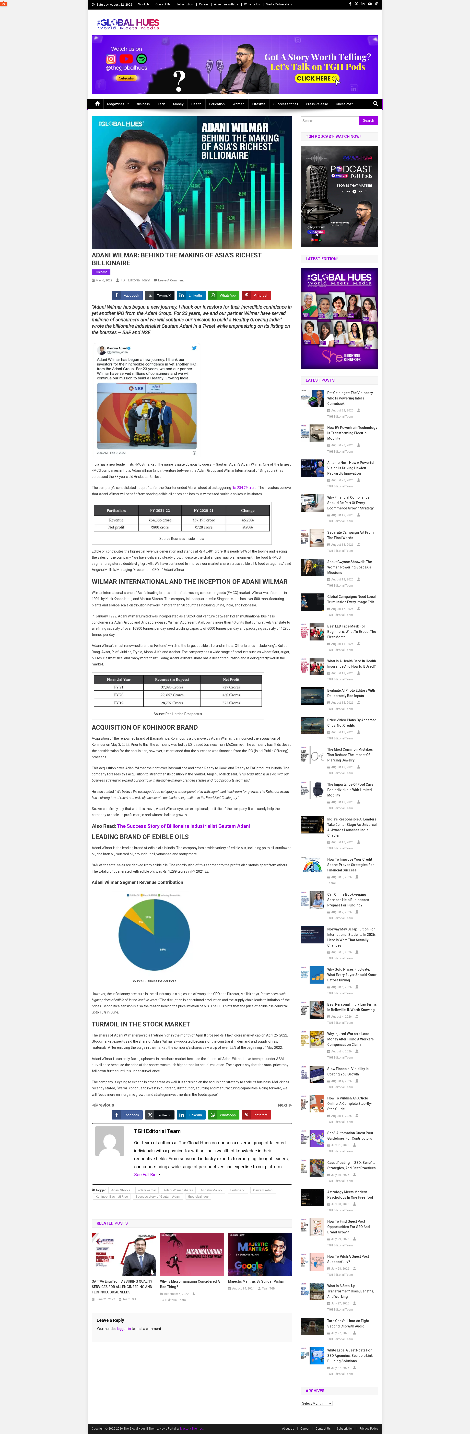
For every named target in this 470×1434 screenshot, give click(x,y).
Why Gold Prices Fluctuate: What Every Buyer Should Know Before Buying (351, 974)
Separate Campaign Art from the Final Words (350, 535)
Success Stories (285, 104)
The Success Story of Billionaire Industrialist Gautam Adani (183, 826)
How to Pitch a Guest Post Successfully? (348, 1259)
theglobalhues (198, 1196)
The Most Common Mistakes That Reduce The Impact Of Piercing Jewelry (350, 754)
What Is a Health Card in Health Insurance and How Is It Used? (351, 663)
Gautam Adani (263, 1190)
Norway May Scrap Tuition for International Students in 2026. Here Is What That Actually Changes (351, 937)
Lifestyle (259, 104)
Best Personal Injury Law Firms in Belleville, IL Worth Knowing (352, 1007)
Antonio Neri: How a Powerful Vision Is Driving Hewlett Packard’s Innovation (350, 468)
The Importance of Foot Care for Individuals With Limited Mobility (350, 790)
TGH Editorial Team (135, 280)
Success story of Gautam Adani (158, 1196)
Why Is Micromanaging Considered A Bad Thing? (190, 1284)
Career (203, 4)
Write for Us (252, 4)
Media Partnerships (279, 4)
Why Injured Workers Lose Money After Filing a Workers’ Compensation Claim (351, 1039)
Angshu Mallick (212, 1190)
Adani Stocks (120, 1190)
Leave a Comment (171, 280)
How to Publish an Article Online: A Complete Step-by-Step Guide (349, 1103)
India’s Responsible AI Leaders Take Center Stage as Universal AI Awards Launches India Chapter (352, 827)
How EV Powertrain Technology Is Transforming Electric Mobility (352, 433)
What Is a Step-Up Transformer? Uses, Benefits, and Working (350, 1291)
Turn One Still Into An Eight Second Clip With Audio (348, 1323)
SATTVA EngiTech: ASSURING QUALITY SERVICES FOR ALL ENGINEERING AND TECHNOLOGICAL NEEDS (122, 1286)
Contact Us (163, 4)
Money (178, 104)
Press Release (317, 104)
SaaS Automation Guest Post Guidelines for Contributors (350, 1135)
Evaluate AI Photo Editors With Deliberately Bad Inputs (351, 693)
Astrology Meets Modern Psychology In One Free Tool (350, 1194)
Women (239, 104)
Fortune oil (237, 1190)
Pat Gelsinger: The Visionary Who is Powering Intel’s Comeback (350, 398)
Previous (104, 1105)
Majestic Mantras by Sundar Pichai (256, 1281)
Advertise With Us (226, 4)
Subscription (184, 4)
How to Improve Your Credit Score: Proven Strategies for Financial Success (350, 864)
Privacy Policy (369, 1428)
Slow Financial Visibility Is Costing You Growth (348, 1071)
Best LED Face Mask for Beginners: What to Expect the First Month (351, 631)
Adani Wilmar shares (178, 1190)
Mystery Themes (191, 1428)
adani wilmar (147, 1190)
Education (217, 104)
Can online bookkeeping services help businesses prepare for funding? (348, 899)
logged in (124, 1329)
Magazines (115, 104)
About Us (143, 4)
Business (143, 104)
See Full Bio (145, 1174)
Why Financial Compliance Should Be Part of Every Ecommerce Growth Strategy (350, 502)
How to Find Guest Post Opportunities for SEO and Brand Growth (348, 1226)
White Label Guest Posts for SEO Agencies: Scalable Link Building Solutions (350, 1355)
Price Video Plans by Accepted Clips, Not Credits (351, 722)
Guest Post (344, 104)
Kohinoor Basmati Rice (112, 1196)
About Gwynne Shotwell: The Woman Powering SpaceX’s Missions (349, 567)
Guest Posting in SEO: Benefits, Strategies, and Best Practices (351, 1165)
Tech (161, 104)
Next (283, 1105)
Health (196, 104)
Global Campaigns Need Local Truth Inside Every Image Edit (351, 599)
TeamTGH (129, 1299)
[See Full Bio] (159, 1175)
